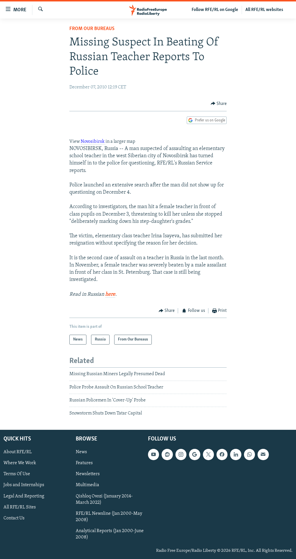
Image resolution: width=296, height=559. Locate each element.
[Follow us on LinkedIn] (235, 454)
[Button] (219, 104)
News (81, 452)
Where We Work (19, 463)
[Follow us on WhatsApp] (249, 454)
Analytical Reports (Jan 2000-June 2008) (110, 534)
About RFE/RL (17, 452)
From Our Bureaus (91, 29)
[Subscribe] (263, 454)
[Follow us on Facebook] (222, 454)
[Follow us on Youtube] (153, 454)
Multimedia (87, 485)
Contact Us (14, 518)
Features (84, 463)
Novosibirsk (93, 141)
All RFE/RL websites (264, 10)
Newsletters (88, 474)
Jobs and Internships (23, 485)
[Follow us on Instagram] (180, 454)
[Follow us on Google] (194, 454)
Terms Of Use (16, 474)
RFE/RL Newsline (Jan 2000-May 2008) (109, 516)
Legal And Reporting (23, 496)
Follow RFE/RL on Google (215, 10)
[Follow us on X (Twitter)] (208, 454)
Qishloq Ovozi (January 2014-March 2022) (104, 499)
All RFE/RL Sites (19, 507)
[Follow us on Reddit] (167, 454)
